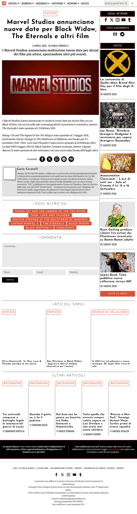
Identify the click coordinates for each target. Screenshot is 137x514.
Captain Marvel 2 (24, 224)
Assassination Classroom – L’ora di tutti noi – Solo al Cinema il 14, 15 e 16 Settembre (115, 182)
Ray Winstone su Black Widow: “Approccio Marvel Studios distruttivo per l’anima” (64, 363)
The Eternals (53, 224)
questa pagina (113, 449)
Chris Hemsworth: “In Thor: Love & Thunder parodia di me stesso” (21, 362)
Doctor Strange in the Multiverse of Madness (50, 219)
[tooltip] (42, 159)
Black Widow (79, 224)
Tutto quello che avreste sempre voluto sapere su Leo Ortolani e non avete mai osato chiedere (94, 422)
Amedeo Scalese (120, 431)
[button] (126, 3)
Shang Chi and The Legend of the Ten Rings (50, 211)
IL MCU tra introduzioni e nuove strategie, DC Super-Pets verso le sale (111, 363)
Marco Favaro (93, 434)
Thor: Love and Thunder (50, 215)
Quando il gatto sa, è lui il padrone (40, 417)
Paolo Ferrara (67, 431)
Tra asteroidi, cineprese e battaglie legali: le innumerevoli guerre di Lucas (13, 420)
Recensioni (12, 383)
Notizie (50, 13)
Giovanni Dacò (39, 425)
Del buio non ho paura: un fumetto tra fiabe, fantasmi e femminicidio (68, 420)
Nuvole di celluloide (110, 312)
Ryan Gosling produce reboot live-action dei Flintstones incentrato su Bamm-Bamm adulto (116, 234)
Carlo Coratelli (59, 45)
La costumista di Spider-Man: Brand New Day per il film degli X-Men (117, 84)
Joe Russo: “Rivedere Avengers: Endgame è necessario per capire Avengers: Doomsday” (116, 135)
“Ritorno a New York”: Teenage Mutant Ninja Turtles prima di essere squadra (120, 420)
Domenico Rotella (14, 431)
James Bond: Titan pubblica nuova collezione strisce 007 (116, 278)
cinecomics (65, 228)
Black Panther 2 (39, 228)
